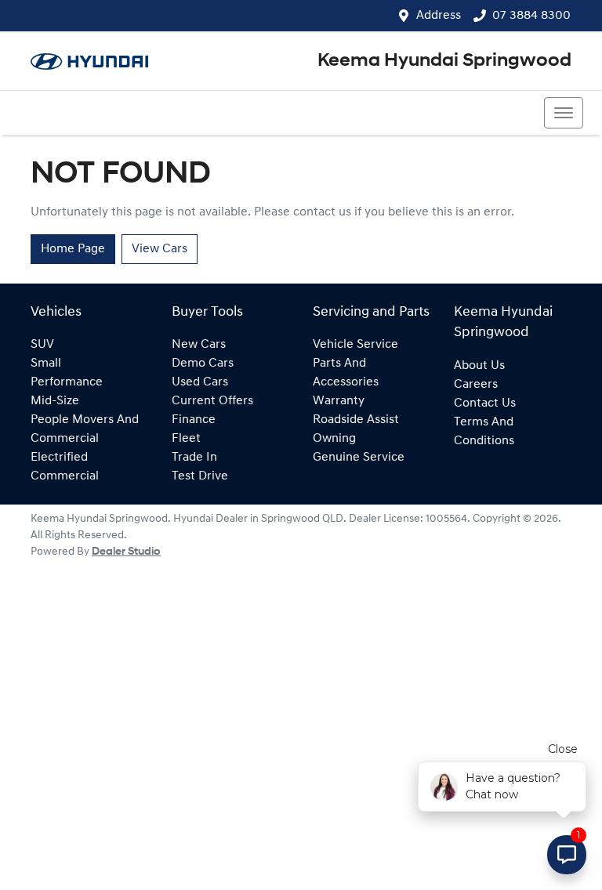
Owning (334, 438)
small (46, 363)
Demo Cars (203, 363)
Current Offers (212, 401)
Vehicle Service (355, 344)
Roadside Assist (356, 420)
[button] (563, 112)
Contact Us (485, 403)
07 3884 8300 (531, 15)
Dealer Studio (126, 552)
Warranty (338, 401)
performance (67, 382)
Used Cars (200, 382)
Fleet (186, 438)
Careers (476, 384)
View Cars (159, 249)
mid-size (55, 401)
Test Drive (200, 476)
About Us (479, 366)
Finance (194, 420)
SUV (42, 344)
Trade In (194, 457)
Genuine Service (358, 457)
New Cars (199, 344)
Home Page (73, 249)
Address (438, 15)
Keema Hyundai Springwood (444, 61)
